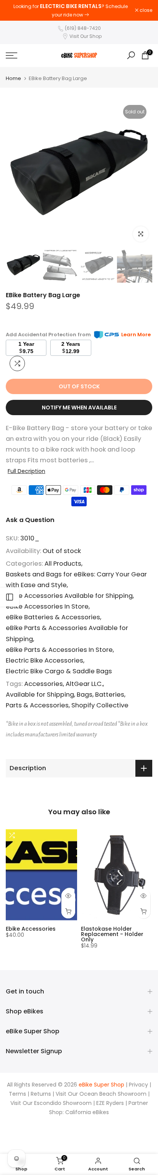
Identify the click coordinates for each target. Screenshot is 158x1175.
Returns (41, 1094)
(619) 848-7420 (83, 28)
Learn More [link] (136, 334)
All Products (62, 563)
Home (13, 78)
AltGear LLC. (84, 683)
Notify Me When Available (79, 407)
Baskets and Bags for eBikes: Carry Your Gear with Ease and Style (76, 579)
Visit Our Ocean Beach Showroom (101, 1094)
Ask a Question (30, 519)
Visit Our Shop (85, 36)
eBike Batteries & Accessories (53, 617)
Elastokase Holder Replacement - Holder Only (112, 934)
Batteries (109, 694)
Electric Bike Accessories (44, 660)
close (145, 10)
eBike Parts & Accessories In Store (59, 649)
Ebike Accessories (31, 929)
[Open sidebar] (9, 597)
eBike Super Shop (101, 1084)
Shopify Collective (99, 705)
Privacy (138, 1084)
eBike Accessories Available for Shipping (69, 595)
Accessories (43, 683)
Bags (84, 694)
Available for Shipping (40, 694)
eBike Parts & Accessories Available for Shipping (67, 633)
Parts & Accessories (37, 705)
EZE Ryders (110, 1103)
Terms (17, 1094)
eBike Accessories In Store (47, 606)
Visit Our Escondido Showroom (51, 1103)
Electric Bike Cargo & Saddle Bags (59, 671)
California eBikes (87, 1112)
